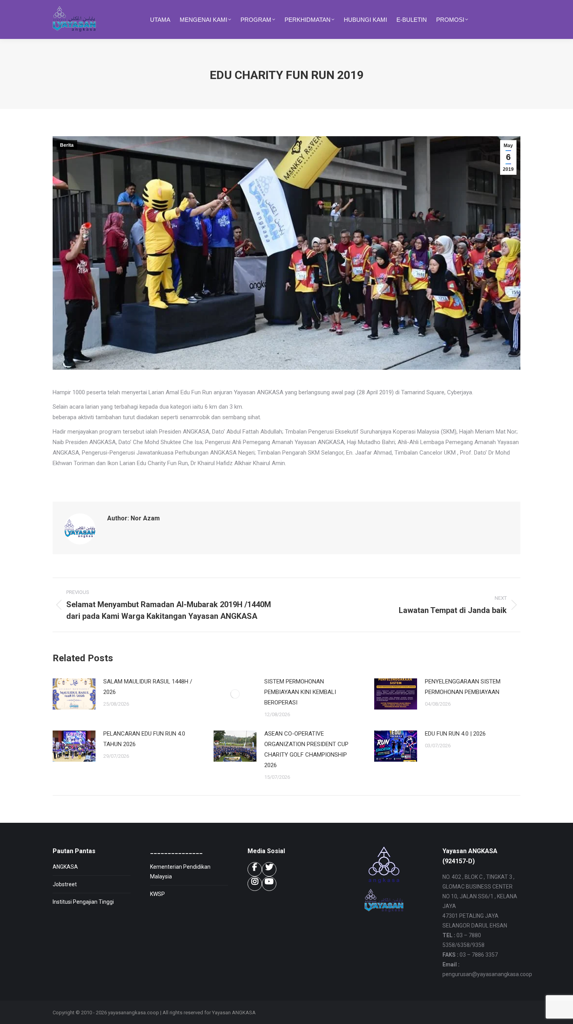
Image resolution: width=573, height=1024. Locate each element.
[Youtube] (269, 883)
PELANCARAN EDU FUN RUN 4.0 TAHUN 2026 (144, 739)
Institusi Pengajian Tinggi (83, 902)
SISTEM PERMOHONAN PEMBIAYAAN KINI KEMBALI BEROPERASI (300, 692)
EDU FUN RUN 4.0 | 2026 (455, 733)
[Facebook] (255, 869)
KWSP (157, 894)
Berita (67, 145)
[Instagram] (255, 883)
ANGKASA (65, 867)
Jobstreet (65, 884)
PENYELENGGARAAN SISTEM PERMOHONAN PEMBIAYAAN (462, 687)
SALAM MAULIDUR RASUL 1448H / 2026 (147, 687)
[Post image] (74, 694)
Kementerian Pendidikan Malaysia (180, 872)
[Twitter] (269, 869)
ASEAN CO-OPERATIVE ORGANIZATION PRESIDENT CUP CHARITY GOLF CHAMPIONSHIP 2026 (306, 749)
